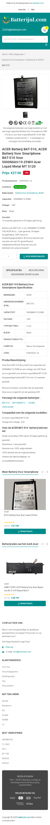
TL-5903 (5, 744)
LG (3, 724)
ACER (41, 193)
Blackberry (6, 706)
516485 (31, 403)
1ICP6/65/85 (7, 407)
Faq (3, 681)
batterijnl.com (24, 817)
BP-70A (5, 754)
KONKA (5, 720)
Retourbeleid (7, 686)
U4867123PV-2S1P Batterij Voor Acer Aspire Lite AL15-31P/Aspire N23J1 (23, 589)
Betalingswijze (8, 676)
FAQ (32, 10)
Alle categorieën (16, 54)
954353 (5, 763)
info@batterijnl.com (22, 652)
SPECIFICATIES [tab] (14, 270)
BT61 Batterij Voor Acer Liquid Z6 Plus (20, 515)
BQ (3, 710)
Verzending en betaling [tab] (25, 274)
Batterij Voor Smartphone (13, 60)
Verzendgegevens (10, 672)
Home (4, 54)
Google (5, 715)
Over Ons (22, 10)
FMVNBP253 (7, 740)
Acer (6, 584)
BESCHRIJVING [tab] (36, 270)
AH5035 (5, 758)
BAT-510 (6, 403)
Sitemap (9, 647)
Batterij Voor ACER (35, 60)
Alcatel (5, 701)
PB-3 (4, 749)
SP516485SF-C (19, 403)
